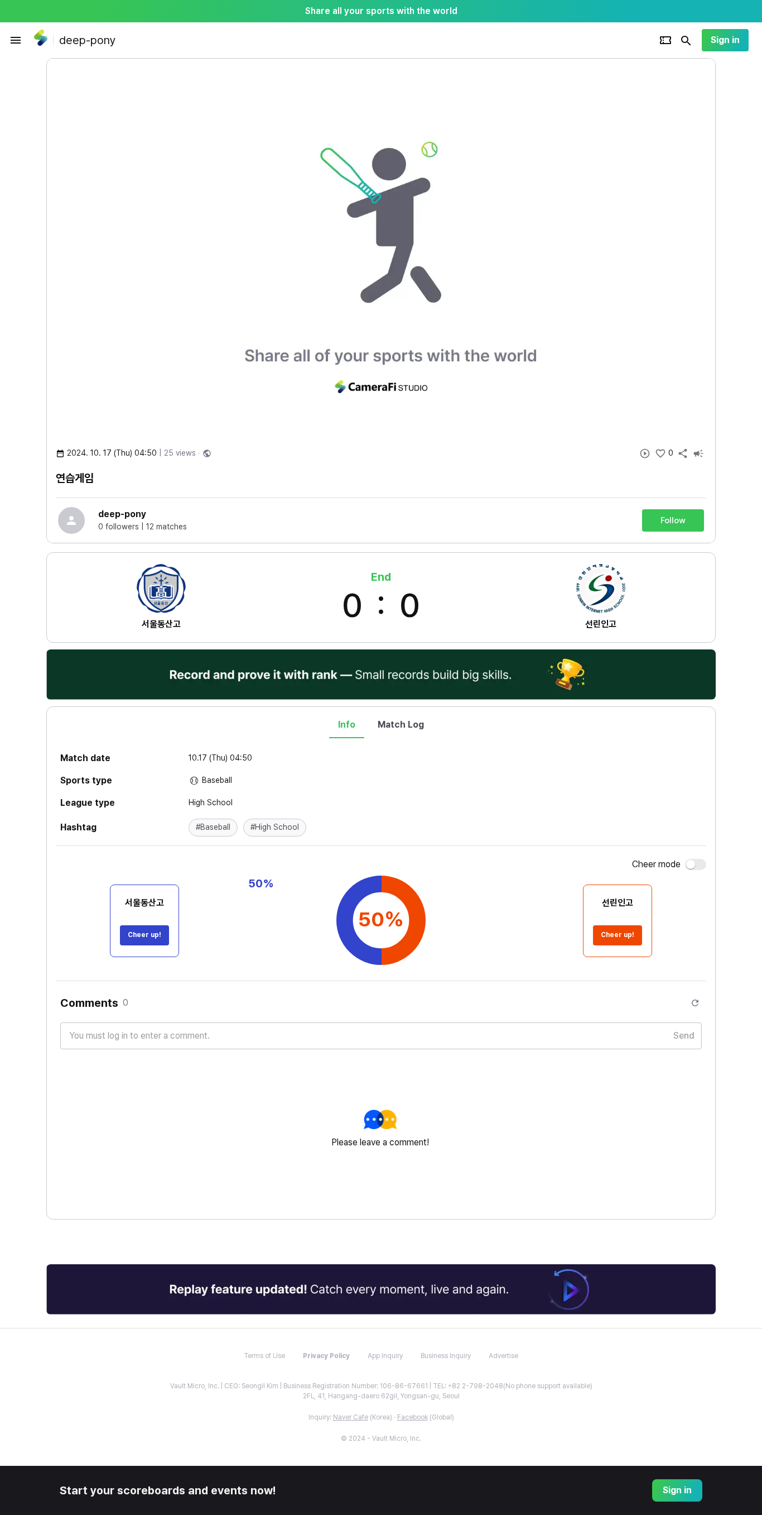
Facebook (412, 1417)
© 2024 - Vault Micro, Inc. (381, 1438)
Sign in (725, 40)
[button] (213, 828)
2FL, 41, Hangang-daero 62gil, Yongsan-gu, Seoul (381, 1396)
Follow (673, 520)
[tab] (346, 724)
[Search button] (686, 40)
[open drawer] (15, 40)
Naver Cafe (350, 1417)
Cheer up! (144, 935)
